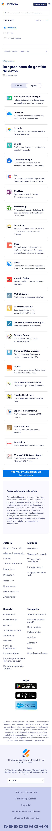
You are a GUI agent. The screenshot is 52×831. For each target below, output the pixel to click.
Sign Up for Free (40, 4)
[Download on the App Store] (26, 695)
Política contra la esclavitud (26, 817)
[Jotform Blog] (26, 826)
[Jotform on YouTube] (36, 826)
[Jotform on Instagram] (41, 826)
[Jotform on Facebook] (6, 826)
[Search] (5, 12)
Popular (33, 85)
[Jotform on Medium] (21, 826)
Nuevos (18, 85)
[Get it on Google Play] (26, 686)
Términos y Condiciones (26, 792)
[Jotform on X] (11, 826)
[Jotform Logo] (10, 4)
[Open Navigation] (49, 4)
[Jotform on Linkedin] (16, 826)
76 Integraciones (11, 75)
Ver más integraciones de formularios (26, 473)
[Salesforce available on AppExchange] (26, 705)
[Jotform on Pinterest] (31, 826)
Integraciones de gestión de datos (24, 69)
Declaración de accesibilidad (26, 811)
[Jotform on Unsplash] (46, 826)
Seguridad (26, 805)
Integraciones (8, 61)
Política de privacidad (26, 798)
